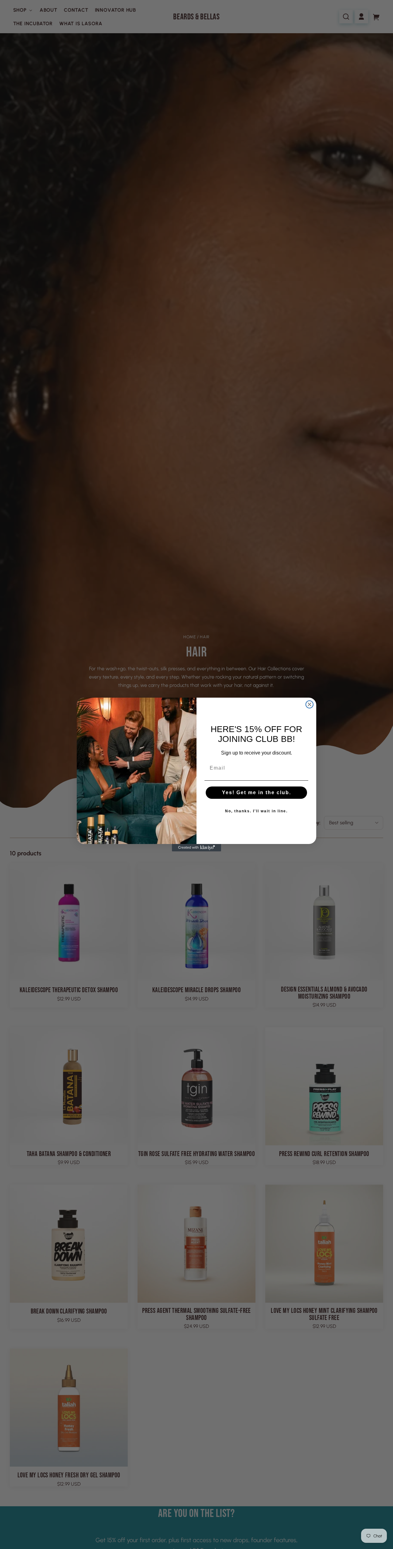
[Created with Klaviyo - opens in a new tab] (196, 847)
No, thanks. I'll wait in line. (256, 811)
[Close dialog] (309, 704)
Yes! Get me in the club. (256, 792)
